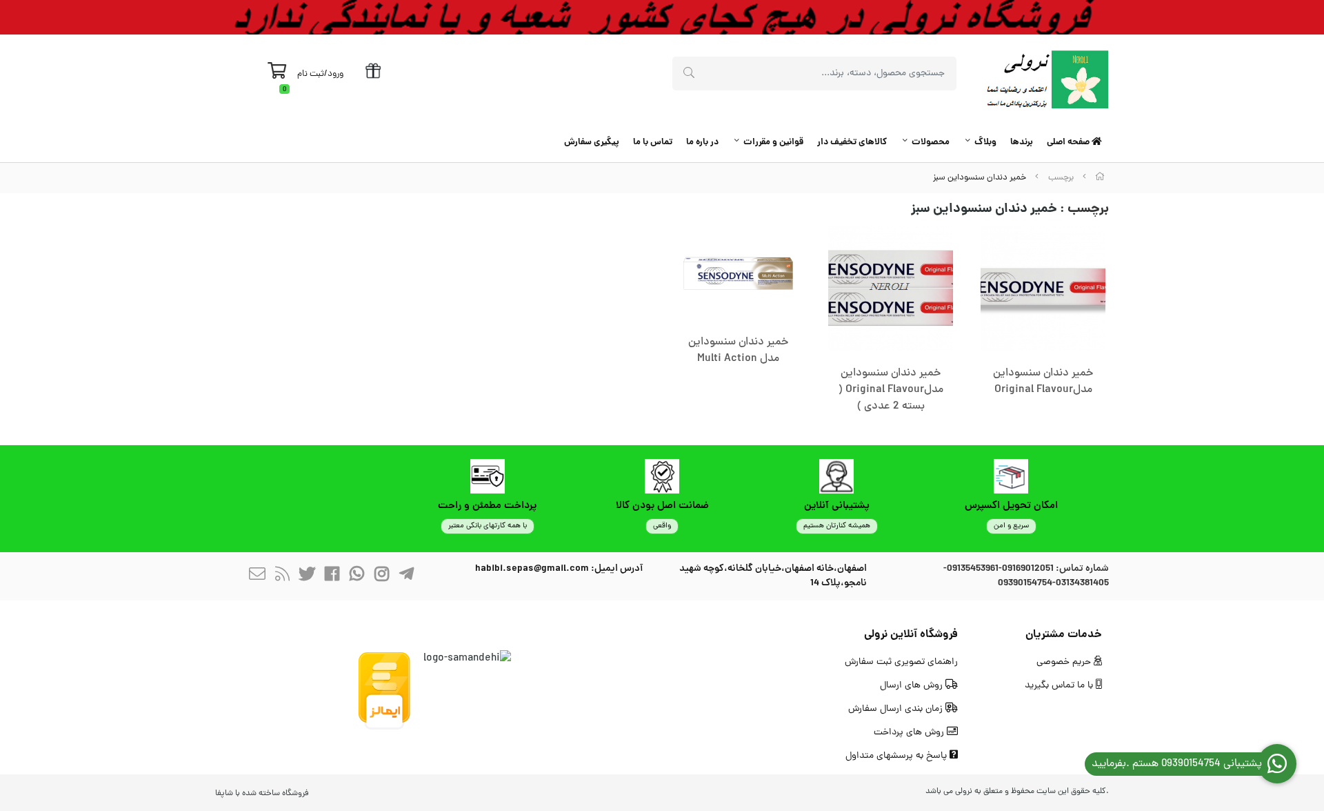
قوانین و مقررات (773, 142)
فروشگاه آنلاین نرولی (911, 634)
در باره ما (702, 142)
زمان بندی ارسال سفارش (896, 709)
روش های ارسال (912, 685)
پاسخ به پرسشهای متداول (897, 756)
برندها (1021, 142)
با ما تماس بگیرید (1060, 685)
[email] (257, 576)
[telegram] (406, 576)
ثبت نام (310, 74)
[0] (277, 74)
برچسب (1061, 177)
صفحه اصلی (1069, 142)
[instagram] (381, 576)
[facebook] (331, 576)
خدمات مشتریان (1063, 634)
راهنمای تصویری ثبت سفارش (901, 662)
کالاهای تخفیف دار (852, 142)
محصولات (931, 142)
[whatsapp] (356, 576)
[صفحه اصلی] (1100, 177)
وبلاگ (985, 142)
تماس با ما (652, 142)
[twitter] (307, 576)
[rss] (282, 576)
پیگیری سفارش (591, 142)
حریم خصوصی (1065, 662)
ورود (335, 74)
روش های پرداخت (910, 732)
